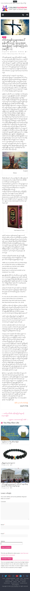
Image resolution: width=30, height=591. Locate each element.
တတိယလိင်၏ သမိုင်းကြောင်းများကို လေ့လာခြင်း (13, 414)
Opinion (15, 581)
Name (3, 525)
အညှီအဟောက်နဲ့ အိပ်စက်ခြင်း (10, 442)
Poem (12, 580)
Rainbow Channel (15, 583)
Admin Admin (14, 52)
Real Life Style (23, 580)
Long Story (7, 580)
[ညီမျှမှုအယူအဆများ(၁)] (15, 448)
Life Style (17, 580)
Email (3, 534)
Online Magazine (15, 585)
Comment (3, 502)
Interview (24, 581)
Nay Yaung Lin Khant (13, 54)
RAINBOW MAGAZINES (10, 578)
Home (3, 578)
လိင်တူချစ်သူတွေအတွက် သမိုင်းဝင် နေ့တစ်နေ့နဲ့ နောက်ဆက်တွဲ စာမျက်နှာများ (15, 485)
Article (4, 37)
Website (3, 541)
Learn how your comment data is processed (14, 554)
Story (21, 578)
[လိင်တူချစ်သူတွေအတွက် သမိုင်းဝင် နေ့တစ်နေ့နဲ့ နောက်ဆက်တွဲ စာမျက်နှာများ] (15, 469)
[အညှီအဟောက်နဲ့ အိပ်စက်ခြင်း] (15, 426)
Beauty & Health (8, 581)
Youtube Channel (23, 583)
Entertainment (7, 583)
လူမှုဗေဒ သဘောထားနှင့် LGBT (18, 419)
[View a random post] (27, 15)
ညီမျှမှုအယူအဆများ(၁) (8, 463)
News (19, 581)
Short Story (26, 578)
